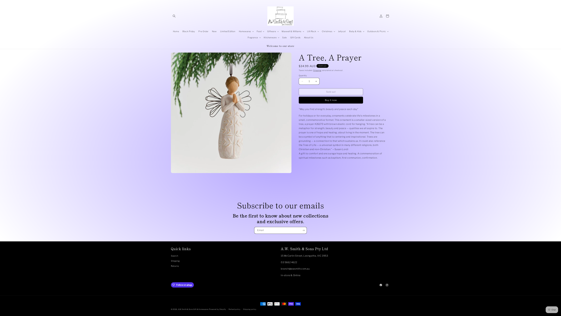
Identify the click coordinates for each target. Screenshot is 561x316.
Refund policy (234, 309)
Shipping (317, 70)
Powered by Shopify (217, 309)
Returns (175, 266)
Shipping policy (249, 309)
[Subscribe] (303, 230)
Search (174, 256)
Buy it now (331, 100)
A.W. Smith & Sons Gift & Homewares (193, 309)
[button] (174, 16)
